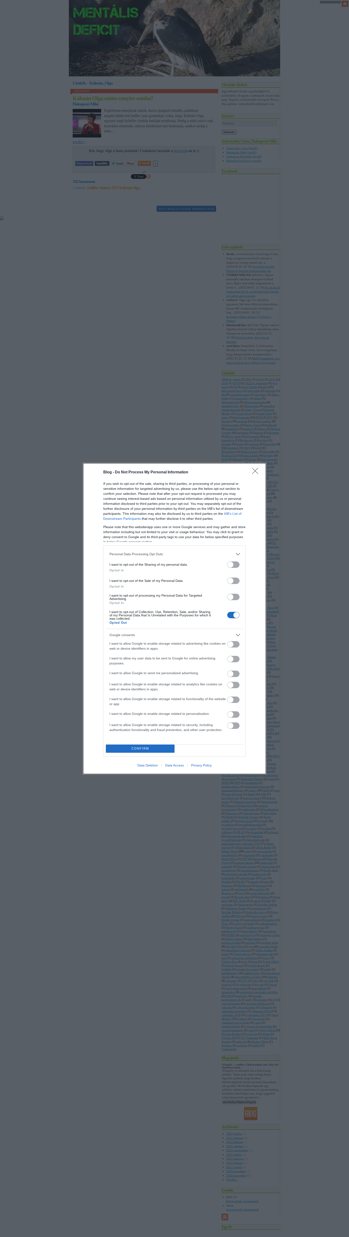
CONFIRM (140, 748)
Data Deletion (147, 765)
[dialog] (174, 618)
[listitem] (174, 554)
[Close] (256, 472)
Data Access (174, 765)
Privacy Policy (201, 765)
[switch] (233, 564)
